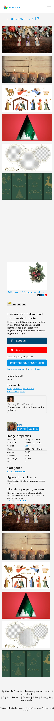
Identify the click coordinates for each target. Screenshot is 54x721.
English (6, 697)
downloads (31, 292)
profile (22, 429)
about (29, 694)
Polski (36, 697)
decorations (13, 391)
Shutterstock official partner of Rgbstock (16, 708)
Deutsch (16, 697)
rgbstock (15, 8)
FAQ (11, 500)
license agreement (34, 691)
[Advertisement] (27, 232)
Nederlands (26, 700)
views (15, 292)
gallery (33, 429)
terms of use (20, 500)
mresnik (30, 404)
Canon (28, 446)
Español (26, 697)
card (9, 388)
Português (46, 697)
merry (23, 391)
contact (20, 691)
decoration (28, 388)
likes (42, 292)
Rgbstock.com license (21, 477)
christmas (17, 388)
